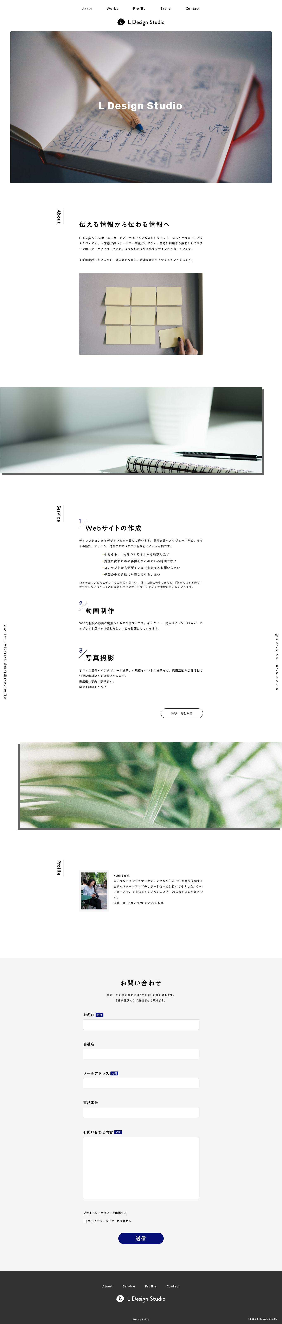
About (87, 8)
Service (129, 1286)
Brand (166, 8)
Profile (139, 8)
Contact (193, 8)
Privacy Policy (141, 1319)
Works (112, 8)
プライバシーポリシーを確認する (105, 1213)
